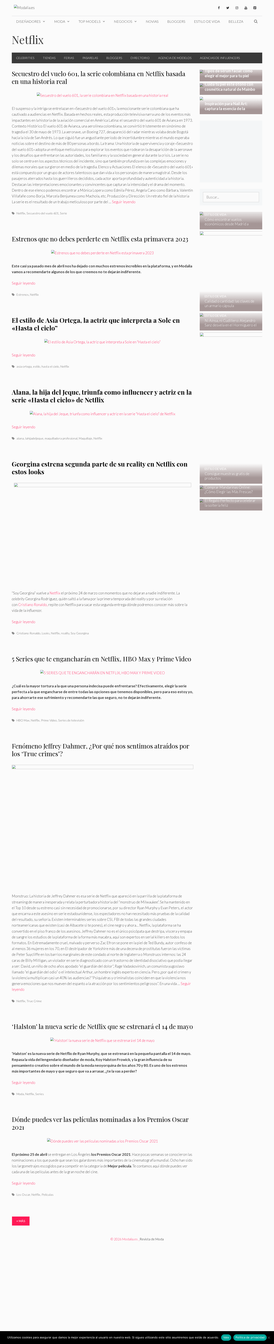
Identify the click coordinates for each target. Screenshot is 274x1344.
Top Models (90, 21)
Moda (59, 21)
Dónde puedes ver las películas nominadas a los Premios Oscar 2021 (100, 1123)
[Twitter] (227, 8)
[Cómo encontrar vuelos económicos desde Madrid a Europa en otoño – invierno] (228, 226)
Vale (226, 1337)
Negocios (123, 21)
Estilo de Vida (207, 21)
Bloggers (176, 21)
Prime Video (49, 720)
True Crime (34, 1001)
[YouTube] (245, 8)
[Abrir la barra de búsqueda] (255, 21)
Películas (48, 1194)
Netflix (20, 213)
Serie (63, 213)
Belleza (235, 21)
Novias (152, 21)
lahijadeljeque (34, 438)
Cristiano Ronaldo (28, 633)
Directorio (140, 58)
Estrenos (22, 294)
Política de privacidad (250, 1337)
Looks (46, 633)
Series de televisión (71, 720)
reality (65, 633)
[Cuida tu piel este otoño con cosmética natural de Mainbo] (231, 92)
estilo (36, 366)
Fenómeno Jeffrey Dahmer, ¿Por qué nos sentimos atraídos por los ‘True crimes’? (100, 750)
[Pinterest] (254, 8)
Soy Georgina (80, 633)
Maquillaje (85, 438)
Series (39, 1094)
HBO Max (23, 720)
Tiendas (49, 58)
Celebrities (25, 58)
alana (20, 438)
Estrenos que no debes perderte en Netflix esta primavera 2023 (100, 239)
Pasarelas (90, 58)
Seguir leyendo (124, 202)
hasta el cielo (50, 366)
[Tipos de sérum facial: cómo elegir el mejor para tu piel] (231, 78)
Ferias (69, 58)
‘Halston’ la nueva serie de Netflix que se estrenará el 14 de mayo (102, 1026)
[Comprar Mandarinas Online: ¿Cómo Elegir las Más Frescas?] (228, 494)
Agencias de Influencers (220, 58)
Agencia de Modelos (174, 58)
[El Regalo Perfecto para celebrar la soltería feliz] (228, 507)
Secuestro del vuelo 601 (43, 213)
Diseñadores (28, 21)
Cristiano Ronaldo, (33, 604)
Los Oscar (23, 1194)
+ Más (20, 1221)
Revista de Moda (152, 1239)
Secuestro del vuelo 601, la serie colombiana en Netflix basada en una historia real (98, 77)
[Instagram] (236, 8)
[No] (269, 1337)
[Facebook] (218, 8)
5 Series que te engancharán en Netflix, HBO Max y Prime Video (101, 659)
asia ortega (24, 366)
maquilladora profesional (61, 438)
